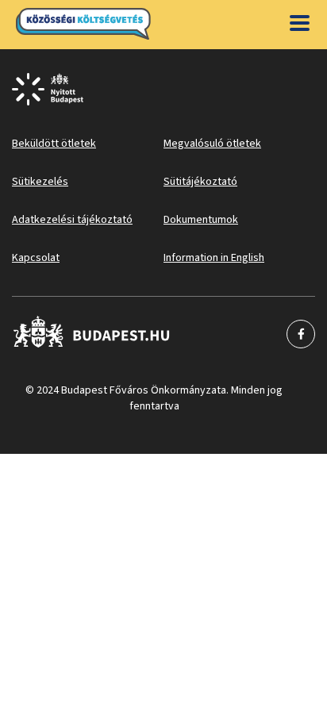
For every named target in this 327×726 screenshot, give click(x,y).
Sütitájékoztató (200, 182)
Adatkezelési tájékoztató (72, 220)
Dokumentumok (201, 220)
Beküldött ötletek (54, 144)
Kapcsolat (36, 258)
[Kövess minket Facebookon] (91, 334)
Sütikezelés (40, 182)
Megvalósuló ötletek (212, 144)
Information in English (214, 258)
